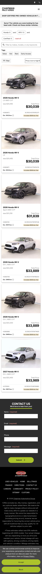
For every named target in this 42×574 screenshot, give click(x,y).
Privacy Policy (32, 489)
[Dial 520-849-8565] (39, 2)
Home (22, 481)
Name (10, 412)
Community (18, 489)
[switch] (38, 9)
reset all (18, 39)
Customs (26, 492)
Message (11, 447)
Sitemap (15, 492)
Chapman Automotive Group (24, 499)
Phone (6, 435)
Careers (7, 489)
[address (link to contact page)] (34, 2)
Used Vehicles (11, 481)
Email (10, 423)
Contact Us (31, 485)
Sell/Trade (32, 481)
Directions (19, 485)
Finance (8, 485)
